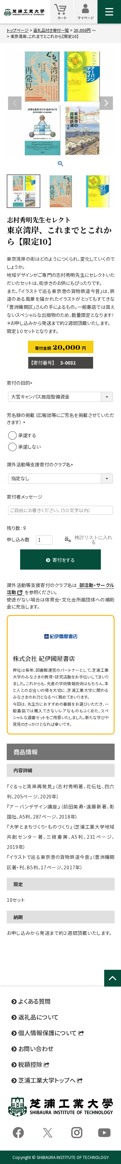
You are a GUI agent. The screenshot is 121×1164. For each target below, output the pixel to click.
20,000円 (82, 30)
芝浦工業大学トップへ (47, 1080)
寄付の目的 (21, 382)
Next (106, 103)
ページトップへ (112, 985)
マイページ (87, 11)
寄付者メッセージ (24, 496)
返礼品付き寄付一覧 (51, 30)
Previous (15, 103)
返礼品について (38, 1016)
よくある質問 (34, 1001)
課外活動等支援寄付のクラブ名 (41, 464)
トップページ (18, 30)
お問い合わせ (35, 1048)
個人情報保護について (47, 1032)
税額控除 (30, 1064)
